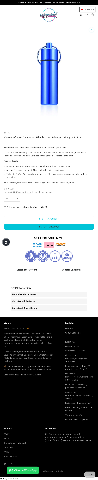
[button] (87, 9)
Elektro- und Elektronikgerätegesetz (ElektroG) (76, 358)
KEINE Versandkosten (22, 192)
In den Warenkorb (49, 219)
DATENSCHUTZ (71, 328)
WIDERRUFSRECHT (73, 333)
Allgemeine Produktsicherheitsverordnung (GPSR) (79, 395)
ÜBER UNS (8, 447)
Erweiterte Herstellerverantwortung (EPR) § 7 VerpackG (79, 376)
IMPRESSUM (70, 342)
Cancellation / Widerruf (15, 443)
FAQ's (6, 452)
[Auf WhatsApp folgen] (12, 464)
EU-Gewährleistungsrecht (77, 419)
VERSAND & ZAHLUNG (75, 350)
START (6, 434)
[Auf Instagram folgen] (5, 464)
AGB (67, 337)
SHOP (6, 438)
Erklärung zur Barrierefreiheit (78, 403)
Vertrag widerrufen (74, 415)
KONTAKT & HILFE (72, 346)
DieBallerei (8, 133)
